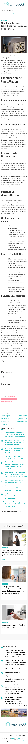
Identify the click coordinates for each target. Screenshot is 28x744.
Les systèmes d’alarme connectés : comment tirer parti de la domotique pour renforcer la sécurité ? (13, 590)
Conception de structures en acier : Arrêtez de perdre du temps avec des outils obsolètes (16, 474)
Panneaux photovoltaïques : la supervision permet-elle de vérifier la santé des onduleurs (15, 434)
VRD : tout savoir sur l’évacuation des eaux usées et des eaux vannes (15, 496)
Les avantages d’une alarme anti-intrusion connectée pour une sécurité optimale (13, 552)
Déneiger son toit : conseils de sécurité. (16, 692)
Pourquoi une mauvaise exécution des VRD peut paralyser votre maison (13, 488)
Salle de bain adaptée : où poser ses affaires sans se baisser (14, 450)
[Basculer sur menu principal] (2, 4)
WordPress (14, 741)
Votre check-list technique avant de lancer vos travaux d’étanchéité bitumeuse (14, 442)
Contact (12, 735)
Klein (4, 33)
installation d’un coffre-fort (10, 87)
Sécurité (4, 20)
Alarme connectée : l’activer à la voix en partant (13, 626)
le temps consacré (6, 401)
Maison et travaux (15, 738)
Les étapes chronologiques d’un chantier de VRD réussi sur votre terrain (15, 504)
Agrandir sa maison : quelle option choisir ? (14, 680)
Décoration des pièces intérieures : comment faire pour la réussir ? (15, 667)
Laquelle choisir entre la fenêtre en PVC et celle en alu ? (16, 705)
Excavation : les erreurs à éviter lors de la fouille (14, 481)
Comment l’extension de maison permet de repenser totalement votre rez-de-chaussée (14, 465)
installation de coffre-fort (9, 399)
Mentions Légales (22, 741)
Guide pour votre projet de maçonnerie (15, 655)
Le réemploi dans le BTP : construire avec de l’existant (15, 457)
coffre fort (11, 396)
